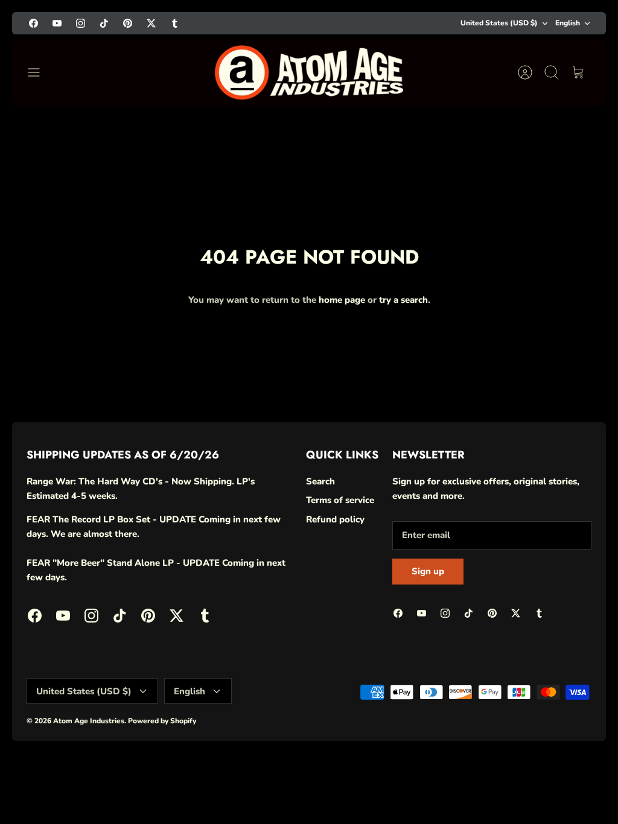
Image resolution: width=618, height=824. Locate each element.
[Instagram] (80, 23)
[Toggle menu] (40, 72)
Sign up (428, 571)
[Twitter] (151, 23)
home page (342, 300)
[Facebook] (33, 23)
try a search (403, 300)
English (567, 23)
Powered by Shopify (162, 721)
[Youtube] (57, 23)
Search (320, 481)
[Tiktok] (104, 23)
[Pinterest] (127, 23)
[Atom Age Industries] (309, 72)
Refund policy (335, 519)
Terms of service (340, 500)
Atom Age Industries (88, 721)
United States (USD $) (499, 23)
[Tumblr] (174, 23)
